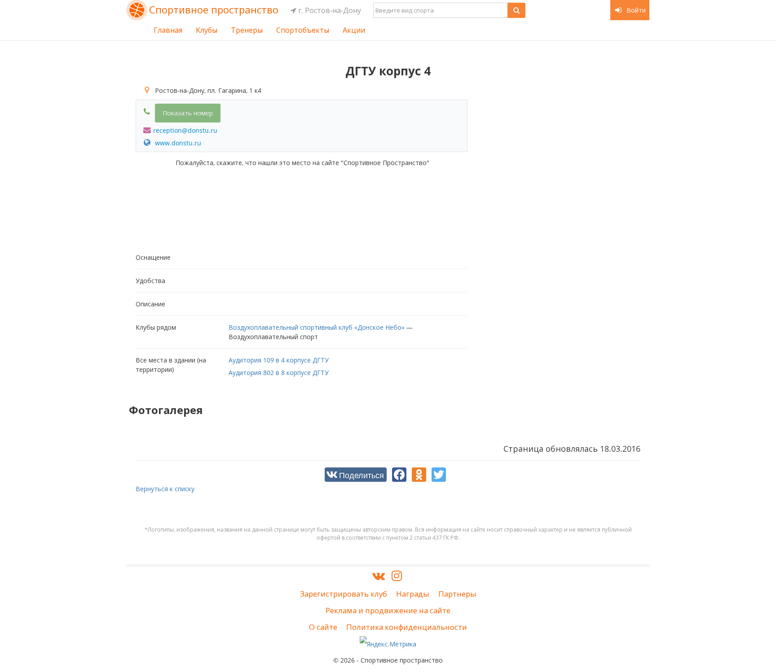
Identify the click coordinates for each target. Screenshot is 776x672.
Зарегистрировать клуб (343, 594)
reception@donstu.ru (185, 130)
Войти (635, 10)
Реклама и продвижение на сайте (388, 610)
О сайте (323, 627)
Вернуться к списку (165, 488)
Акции (354, 30)
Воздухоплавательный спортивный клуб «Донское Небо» (317, 327)
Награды (412, 594)
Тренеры (247, 30)
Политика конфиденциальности (406, 627)
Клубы (206, 30)
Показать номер (188, 113)
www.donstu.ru (177, 143)
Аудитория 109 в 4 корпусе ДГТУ (279, 360)
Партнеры (457, 594)
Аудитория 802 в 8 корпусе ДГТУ (279, 372)
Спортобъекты (302, 30)
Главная (168, 30)
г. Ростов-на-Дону (328, 10)
